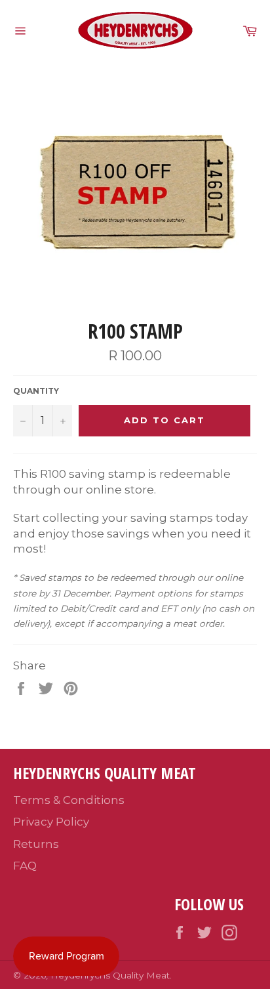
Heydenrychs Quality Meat (110, 975)
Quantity (36, 391)
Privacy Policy (51, 821)
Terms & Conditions (69, 800)
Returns (36, 844)
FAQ (25, 865)
